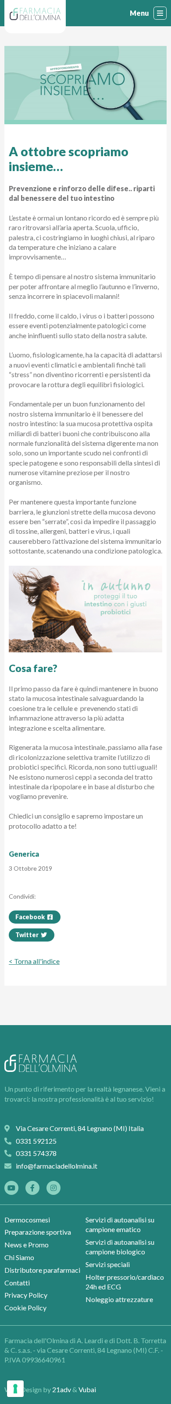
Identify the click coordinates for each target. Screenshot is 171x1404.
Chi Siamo (19, 1257)
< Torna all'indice (34, 961)
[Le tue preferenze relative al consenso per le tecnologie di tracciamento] (15, 1388)
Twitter (27, 934)
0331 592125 (90, 1379)
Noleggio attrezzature (119, 1299)
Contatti (17, 1282)
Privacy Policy (25, 1295)
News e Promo (26, 1244)
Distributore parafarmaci (42, 1270)
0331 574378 (36, 1153)
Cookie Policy (25, 1307)
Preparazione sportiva (37, 1232)
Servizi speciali (108, 1264)
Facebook (30, 917)
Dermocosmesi (27, 1219)
